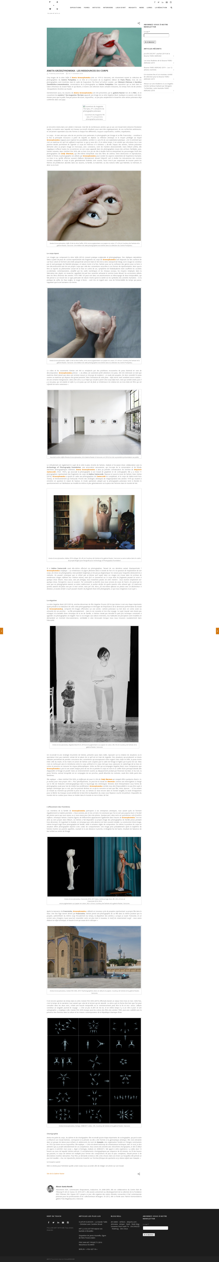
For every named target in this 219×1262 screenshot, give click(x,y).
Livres (149, 7)
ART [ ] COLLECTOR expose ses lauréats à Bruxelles (90, 1230)
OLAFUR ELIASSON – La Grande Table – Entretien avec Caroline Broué (93, 1223)
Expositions (75, 7)
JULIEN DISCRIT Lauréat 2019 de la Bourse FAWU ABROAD (157, 55)
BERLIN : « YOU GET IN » (88, 1249)
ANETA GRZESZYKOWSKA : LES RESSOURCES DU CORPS (77, 70)
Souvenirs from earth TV (120, 1226)
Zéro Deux (124, 1229)
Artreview (114, 1224)
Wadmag (115, 1229)
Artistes (96, 7)
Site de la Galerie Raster (55, 1173)
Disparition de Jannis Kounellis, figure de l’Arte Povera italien (92, 1236)
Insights (133, 7)
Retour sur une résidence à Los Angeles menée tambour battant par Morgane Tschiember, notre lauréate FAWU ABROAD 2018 (158, 87)
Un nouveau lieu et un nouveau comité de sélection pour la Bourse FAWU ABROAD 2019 (158, 76)
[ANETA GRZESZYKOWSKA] (217, 631)
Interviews (108, 7)
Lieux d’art (121, 7)
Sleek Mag (135, 1224)
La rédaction (161, 7)
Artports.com (132, 1222)
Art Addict (114, 1222)
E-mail (147, 32)
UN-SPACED (134, 1226)
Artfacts (122, 1222)
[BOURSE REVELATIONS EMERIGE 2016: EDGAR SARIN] (1, 631)
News (141, 7)
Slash (128, 1224)
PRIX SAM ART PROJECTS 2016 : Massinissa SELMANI (91, 1243)
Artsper (122, 1224)
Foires (87, 7)
